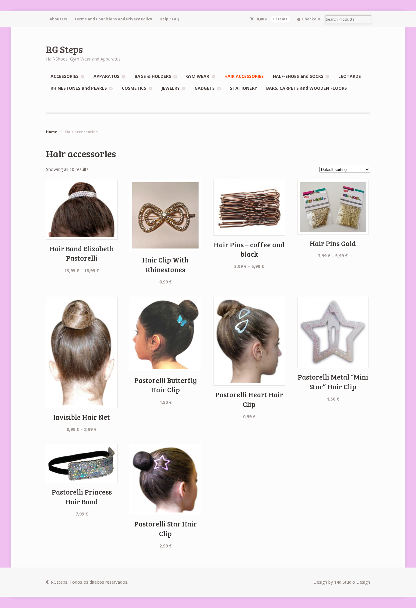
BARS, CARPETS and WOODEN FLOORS (306, 88)
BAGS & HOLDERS (153, 76)
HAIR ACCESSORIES (244, 76)
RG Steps (64, 49)
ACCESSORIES (65, 76)
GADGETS (205, 88)
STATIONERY (243, 88)
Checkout (311, 19)
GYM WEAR (197, 76)
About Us (58, 19)
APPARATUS (106, 76)
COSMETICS (134, 88)
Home (51, 131)
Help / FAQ (169, 19)
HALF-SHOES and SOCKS (298, 76)
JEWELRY (170, 88)
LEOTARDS (349, 76)
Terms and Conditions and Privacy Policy (113, 19)
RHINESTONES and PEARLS (79, 88)
